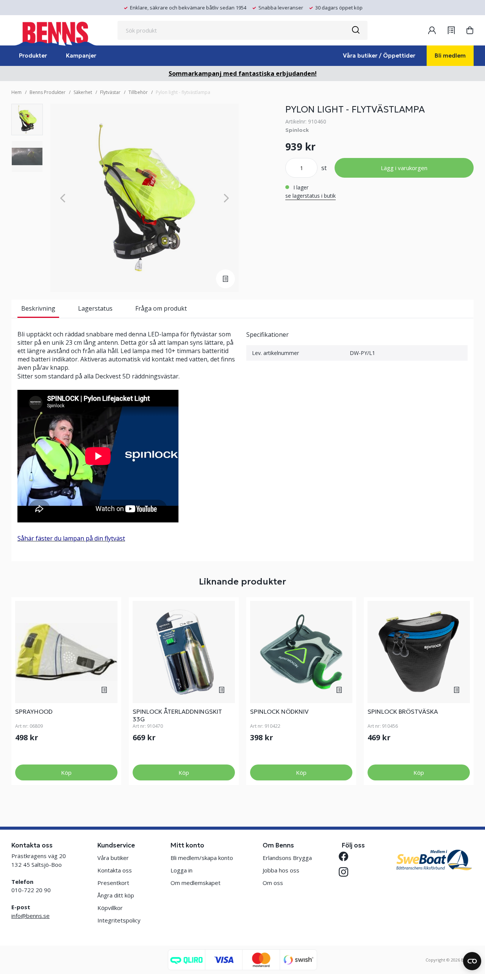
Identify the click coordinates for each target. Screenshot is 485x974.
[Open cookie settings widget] (472, 961)
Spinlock (297, 130)
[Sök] (355, 30)
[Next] (226, 197)
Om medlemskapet (196, 882)
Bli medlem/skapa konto (202, 857)
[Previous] (62, 197)
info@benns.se (30, 915)
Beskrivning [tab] (38, 308)
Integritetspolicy (119, 920)
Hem (16, 92)
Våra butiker (113, 857)
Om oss (273, 882)
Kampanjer (81, 55)
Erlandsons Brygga (287, 857)
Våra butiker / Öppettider (379, 55)
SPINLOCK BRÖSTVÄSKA (403, 711)
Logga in (181, 870)
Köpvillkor (110, 907)
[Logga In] (432, 30)
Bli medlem (450, 55)
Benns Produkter (48, 92)
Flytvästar (110, 92)
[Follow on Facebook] (346, 856)
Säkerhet (83, 92)
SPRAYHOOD (34, 711)
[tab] (27, 119)
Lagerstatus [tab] (95, 308)
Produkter (33, 55)
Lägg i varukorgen (404, 168)
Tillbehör (138, 92)
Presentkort (113, 882)
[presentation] (27, 119)
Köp (66, 772)
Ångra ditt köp (115, 895)
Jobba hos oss (281, 870)
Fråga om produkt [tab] (161, 308)
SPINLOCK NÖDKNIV (279, 711)
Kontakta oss (114, 870)
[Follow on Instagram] (346, 872)
